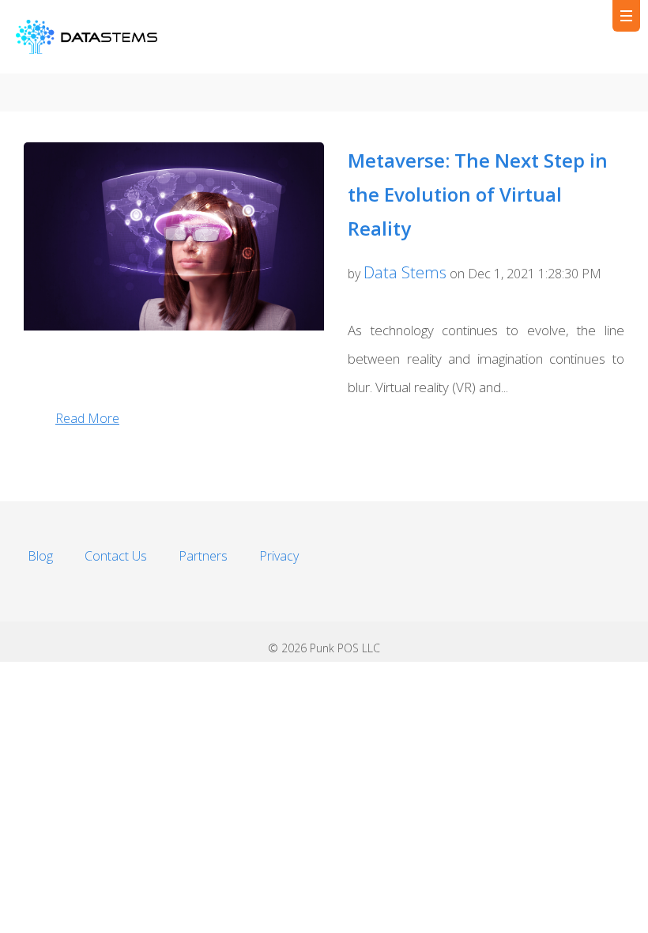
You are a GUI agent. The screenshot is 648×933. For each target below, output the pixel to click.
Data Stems (405, 272)
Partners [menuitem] (203, 556)
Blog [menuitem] (40, 556)
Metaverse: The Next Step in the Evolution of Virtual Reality (478, 194)
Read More (87, 418)
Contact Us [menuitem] (116, 556)
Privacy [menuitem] (279, 556)
